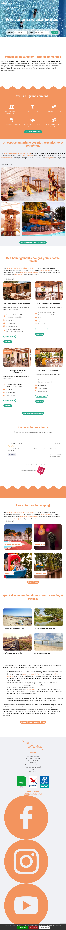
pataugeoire (49, 158)
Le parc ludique (54, 111)
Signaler (22, 456)
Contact (33, 762)
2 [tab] (29, 464)
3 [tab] (31, 464)
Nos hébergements (33, 756)
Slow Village (33, 771)
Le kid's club (32, 111)
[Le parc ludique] (54, 107)
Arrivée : (10, 32)
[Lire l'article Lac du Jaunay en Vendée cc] (48, 617)
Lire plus (13, 456)
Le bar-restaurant (11, 125)
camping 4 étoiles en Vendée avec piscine (17, 153)
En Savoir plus (7, 164)
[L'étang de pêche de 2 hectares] (33, 120)
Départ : (32, 32)
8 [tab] (44, 464)
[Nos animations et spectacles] (54, 120)
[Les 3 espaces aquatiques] (11, 107)
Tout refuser (33, 927)
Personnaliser (44, 927)
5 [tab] (36, 464)
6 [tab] (39, 464)
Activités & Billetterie (33, 758)
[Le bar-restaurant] (11, 120)
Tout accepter (22, 927)
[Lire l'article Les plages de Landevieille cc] (17, 617)
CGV (33, 769)
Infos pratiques (33, 760)
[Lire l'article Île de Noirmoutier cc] (48, 642)
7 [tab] (42, 464)
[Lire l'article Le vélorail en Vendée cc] (17, 642)
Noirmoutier (31, 689)
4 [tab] (34, 464)
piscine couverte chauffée (29, 272)
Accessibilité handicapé (33, 767)
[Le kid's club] (33, 107)
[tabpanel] (34, 451)
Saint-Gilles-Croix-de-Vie (30, 674)
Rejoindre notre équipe (33, 765)
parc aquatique (28, 155)
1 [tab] (26, 464)
